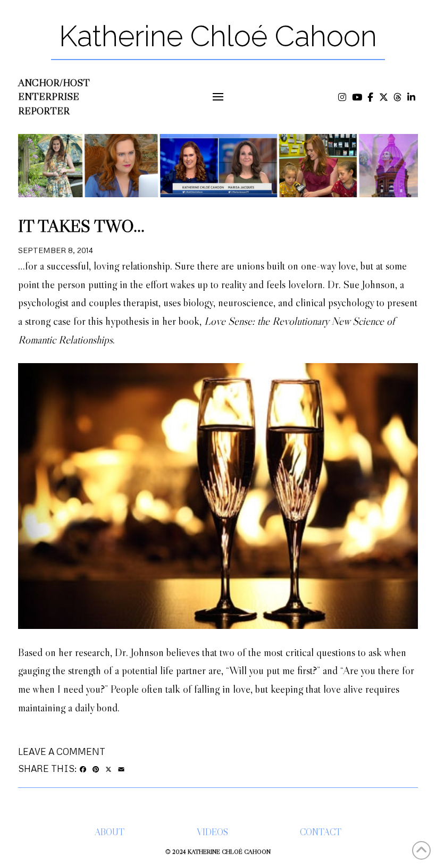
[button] (218, 97)
